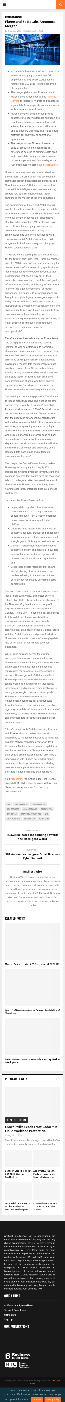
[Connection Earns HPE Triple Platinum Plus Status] (46, 1191)
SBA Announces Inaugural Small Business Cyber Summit (32, 856)
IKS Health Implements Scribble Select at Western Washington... (17, 1206)
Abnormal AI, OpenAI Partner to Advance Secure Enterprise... (44, 1174)
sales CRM (44, 819)
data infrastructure (47, 164)
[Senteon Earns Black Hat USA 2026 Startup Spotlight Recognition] (18, 1159)
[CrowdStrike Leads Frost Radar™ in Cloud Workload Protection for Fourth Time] (32, 1105)
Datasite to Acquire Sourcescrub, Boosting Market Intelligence (32, 1060)
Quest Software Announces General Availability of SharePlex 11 (32, 1011)
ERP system (29, 819)
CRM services (13, 809)
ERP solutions (13, 819)
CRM (8, 804)
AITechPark (16, 778)
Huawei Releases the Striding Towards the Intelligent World (32, 837)
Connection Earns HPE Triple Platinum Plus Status (45, 1206)
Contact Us (10, 1315)
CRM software (30, 809)
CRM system (46, 809)
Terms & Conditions (15, 1310)
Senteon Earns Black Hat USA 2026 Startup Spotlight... (18, 1174)
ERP (46, 814)
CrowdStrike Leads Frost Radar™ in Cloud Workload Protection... (31, 1129)
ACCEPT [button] (37, 1399)
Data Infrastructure (13, 17)
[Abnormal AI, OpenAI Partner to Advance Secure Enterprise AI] (46, 1159)
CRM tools (12, 814)
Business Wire (14, 31)
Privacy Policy (52, 1399)
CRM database (21, 804)
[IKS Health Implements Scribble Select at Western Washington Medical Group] (18, 1191)
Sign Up (8, 1319)
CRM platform (38, 804)
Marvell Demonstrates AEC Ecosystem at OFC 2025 (32, 964)
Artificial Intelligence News (18, 1305)
